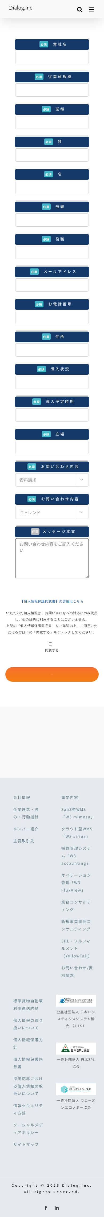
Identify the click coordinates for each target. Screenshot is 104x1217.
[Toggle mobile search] (80, 9)
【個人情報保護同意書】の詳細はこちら (52, 601)
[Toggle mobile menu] (92, 9)
